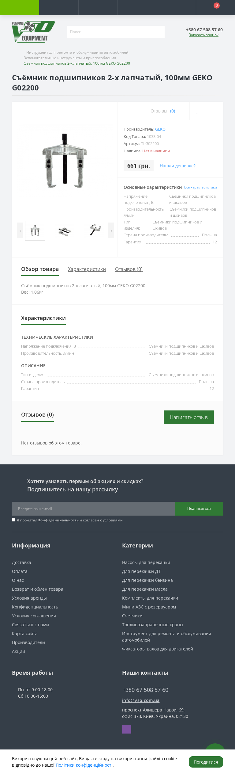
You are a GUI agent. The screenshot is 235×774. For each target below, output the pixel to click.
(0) (172, 111)
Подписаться (199, 508)
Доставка (21, 562)
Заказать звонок (203, 34)
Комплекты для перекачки (150, 598)
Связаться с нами (30, 624)
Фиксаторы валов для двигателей (157, 649)
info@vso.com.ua (141, 700)
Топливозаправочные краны (152, 624)
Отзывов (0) (129, 269)
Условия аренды (29, 598)
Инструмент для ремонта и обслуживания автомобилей (77, 52)
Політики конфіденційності (84, 765)
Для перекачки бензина (147, 580)
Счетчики (132, 616)
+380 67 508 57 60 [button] (145, 689)
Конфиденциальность (58, 520)
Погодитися (206, 762)
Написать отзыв (189, 417)
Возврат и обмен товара (37, 589)
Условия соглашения (34, 616)
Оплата (20, 571)
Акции (18, 651)
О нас (18, 580)
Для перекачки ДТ (141, 571)
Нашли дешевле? (178, 166)
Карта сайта (25, 633)
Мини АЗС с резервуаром (149, 607)
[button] (98, 7)
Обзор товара (40, 269)
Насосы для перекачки (146, 562)
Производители (28, 642)
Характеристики (87, 269)
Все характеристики (200, 187)
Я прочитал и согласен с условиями (70, 520)
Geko (160, 129)
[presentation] (20, 230)
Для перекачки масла (145, 589)
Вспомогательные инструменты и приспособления (70, 57)
